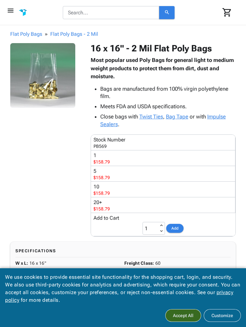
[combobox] (111, 12)
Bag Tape (177, 116)
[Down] (161, 231)
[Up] (161, 225)
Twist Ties (151, 116)
